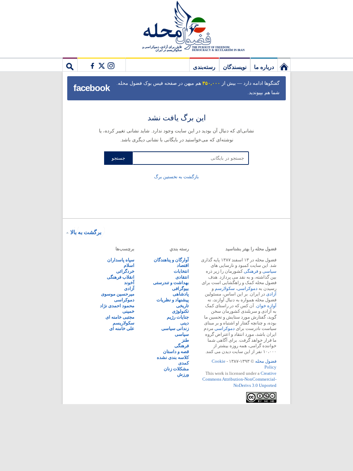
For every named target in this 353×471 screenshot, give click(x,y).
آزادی (271, 294)
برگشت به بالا (85, 232)
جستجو (70, 64)
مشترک (101, 64)
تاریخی (182, 305)
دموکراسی (247, 288)
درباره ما (264, 67)
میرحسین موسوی (117, 294)
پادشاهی (181, 294)
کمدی (183, 362)
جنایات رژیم (178, 317)
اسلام (129, 265)
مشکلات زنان (176, 368)
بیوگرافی (180, 288)
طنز (185, 340)
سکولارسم (225, 288)
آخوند (129, 282)
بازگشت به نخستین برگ (176, 176)
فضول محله (176, 26)
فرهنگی (251, 271)
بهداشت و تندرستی (171, 282)
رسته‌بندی (204, 67)
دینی (184, 322)
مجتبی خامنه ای (119, 317)
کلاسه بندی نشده (173, 357)
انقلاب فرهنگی (120, 277)
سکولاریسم (123, 322)
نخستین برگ (284, 64)
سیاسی (269, 271)
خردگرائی (125, 271)
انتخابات (181, 271)
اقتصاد (183, 265)
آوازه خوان (266, 305)
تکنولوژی (180, 311)
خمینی (128, 311)
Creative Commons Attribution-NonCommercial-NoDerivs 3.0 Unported (239, 379)
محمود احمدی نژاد (117, 305)
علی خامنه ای (121, 328)
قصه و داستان (176, 351)
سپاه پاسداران (120, 259)
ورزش (183, 374)
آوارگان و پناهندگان (171, 259)
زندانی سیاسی (175, 328)
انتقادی (182, 277)
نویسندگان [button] (234, 67)
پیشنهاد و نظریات (173, 299)
